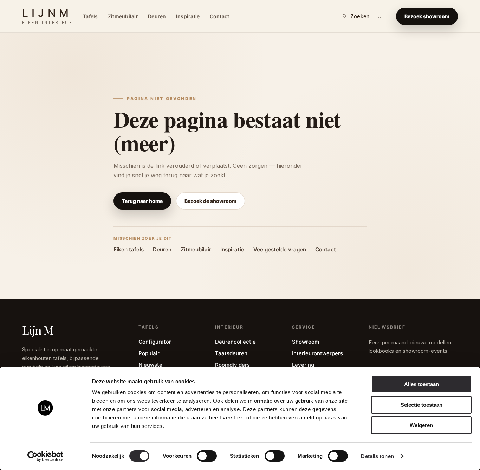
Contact (219, 16)
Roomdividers (232, 365)
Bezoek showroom (426, 16)
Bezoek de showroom (210, 201)
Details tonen (377, 456)
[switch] (207, 456)
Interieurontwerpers (317, 353)
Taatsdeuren (231, 353)
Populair (149, 353)
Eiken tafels (128, 249)
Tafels (90, 16)
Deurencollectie (235, 341)
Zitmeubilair (123, 16)
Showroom (305, 341)
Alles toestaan (421, 384)
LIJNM (47, 16)
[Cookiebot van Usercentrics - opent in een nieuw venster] (45, 456)
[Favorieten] (379, 16)
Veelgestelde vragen (279, 249)
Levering (303, 365)
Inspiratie (188, 16)
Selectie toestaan (421, 405)
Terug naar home (142, 201)
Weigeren (421, 425)
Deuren (157, 16)
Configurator (154, 341)
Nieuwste (150, 365)
